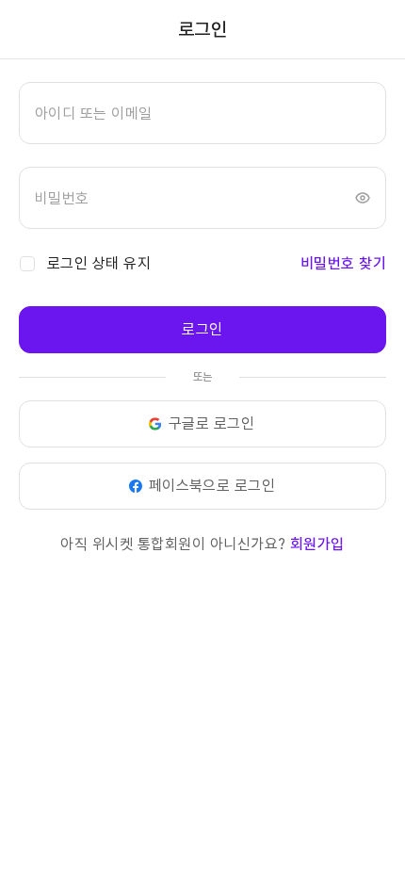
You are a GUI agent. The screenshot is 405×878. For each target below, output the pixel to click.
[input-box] (202, 113)
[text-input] (202, 113)
